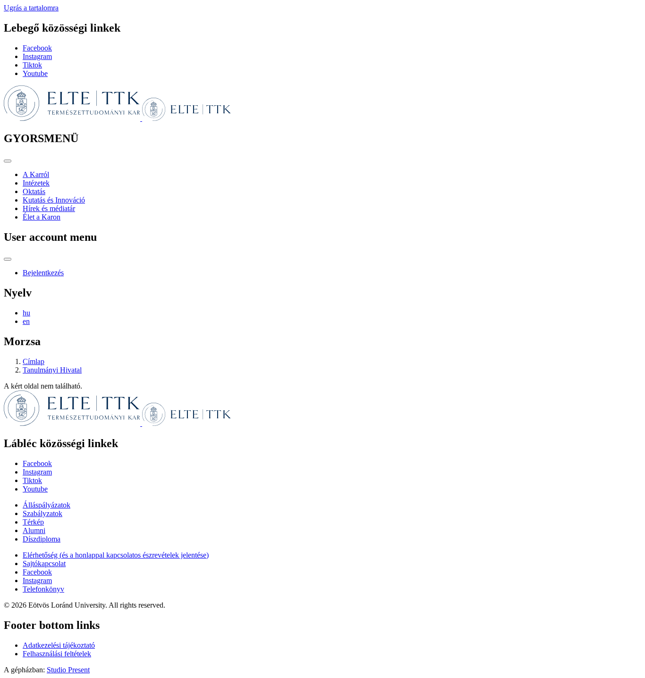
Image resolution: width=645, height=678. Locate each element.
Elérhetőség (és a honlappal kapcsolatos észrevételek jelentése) (116, 555)
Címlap (33, 361)
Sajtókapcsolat (44, 563)
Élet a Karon (41, 217)
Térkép (33, 522)
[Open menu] (7, 161)
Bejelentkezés (43, 273)
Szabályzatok (42, 513)
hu (26, 313)
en (26, 321)
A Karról (36, 174)
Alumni (34, 530)
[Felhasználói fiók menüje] (7, 259)
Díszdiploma (41, 539)
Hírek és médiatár (49, 208)
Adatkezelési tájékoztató (59, 645)
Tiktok (32, 65)
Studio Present (68, 670)
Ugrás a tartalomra (31, 8)
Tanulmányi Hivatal (52, 370)
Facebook (37, 48)
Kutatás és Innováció (54, 200)
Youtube (35, 73)
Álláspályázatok (46, 505)
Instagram (37, 56)
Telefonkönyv (43, 589)
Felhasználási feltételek (57, 654)
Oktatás (34, 191)
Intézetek (36, 183)
